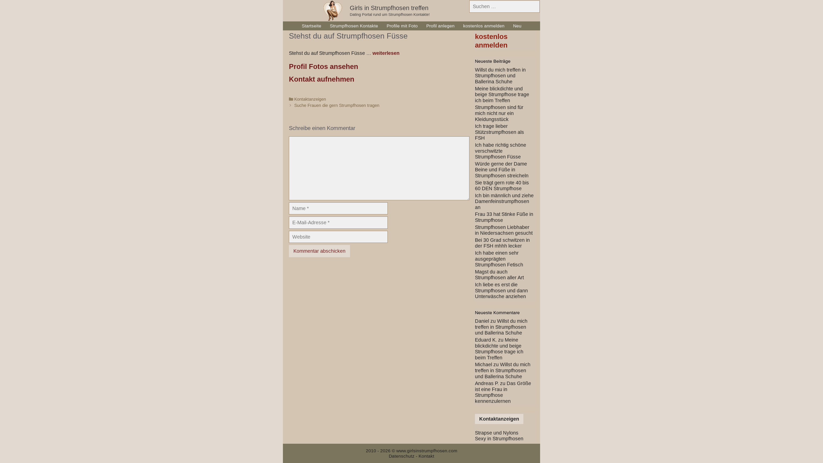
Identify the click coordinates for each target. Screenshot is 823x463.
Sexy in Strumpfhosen (499, 438)
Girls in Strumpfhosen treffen (389, 7)
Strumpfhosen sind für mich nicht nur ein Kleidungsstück (499, 113)
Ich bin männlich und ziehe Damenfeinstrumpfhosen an (504, 201)
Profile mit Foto (402, 25)
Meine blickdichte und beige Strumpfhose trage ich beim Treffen (502, 94)
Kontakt (426, 456)
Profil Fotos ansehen (323, 66)
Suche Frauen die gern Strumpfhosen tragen (336, 105)
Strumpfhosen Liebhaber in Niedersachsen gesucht (504, 230)
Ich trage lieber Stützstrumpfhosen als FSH (499, 132)
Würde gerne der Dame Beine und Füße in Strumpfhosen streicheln (502, 169)
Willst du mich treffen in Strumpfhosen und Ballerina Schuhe (500, 75)
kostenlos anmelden (484, 25)
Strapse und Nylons (496, 433)
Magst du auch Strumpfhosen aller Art (499, 275)
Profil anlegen (440, 25)
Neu (517, 25)
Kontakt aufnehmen (321, 79)
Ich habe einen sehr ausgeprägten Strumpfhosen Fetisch (499, 258)
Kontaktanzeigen (310, 99)
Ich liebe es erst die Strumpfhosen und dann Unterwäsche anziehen (501, 290)
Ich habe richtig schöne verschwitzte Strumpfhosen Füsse (500, 151)
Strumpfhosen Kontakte (354, 25)
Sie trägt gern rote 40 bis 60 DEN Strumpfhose (502, 185)
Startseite (311, 25)
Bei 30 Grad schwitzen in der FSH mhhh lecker (502, 243)
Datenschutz (402, 456)
